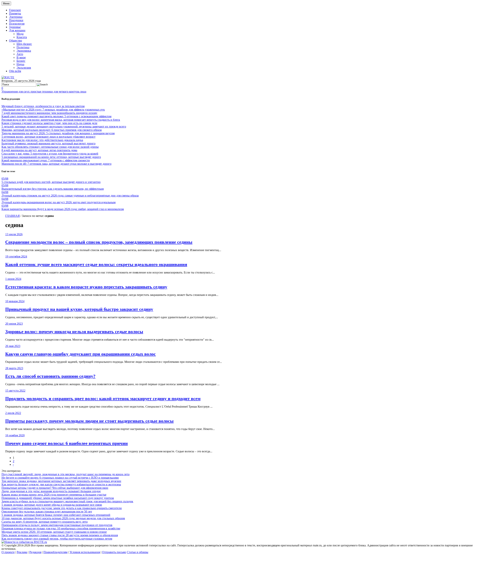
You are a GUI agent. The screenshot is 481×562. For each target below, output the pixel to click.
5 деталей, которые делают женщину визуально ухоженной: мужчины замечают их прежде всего (64, 126)
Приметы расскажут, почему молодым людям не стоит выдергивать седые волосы (89, 420)
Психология (16, 23)
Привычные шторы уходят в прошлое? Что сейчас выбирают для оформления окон (55, 487)
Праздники (16, 20)
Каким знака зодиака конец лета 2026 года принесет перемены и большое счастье (54, 494)
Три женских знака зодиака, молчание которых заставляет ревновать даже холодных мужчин (61, 481)
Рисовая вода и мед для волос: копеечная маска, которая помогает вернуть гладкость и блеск (61, 119)
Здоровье (15, 27)
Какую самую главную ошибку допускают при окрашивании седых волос (80, 354)
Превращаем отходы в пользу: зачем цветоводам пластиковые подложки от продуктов (57, 525)
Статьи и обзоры (137, 552)
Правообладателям (55, 552)
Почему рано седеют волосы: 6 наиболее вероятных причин (66, 443)
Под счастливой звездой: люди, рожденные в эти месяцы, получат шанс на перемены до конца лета (65, 474)
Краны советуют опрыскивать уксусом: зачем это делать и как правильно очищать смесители (62, 508)
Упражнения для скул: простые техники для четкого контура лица (44, 91)
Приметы (15, 13)
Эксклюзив (24, 67)
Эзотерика (15, 16)
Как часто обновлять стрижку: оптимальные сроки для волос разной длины (50, 146)
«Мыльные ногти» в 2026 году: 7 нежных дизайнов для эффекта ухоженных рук (53, 109)
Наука (20, 64)
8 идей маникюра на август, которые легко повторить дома (39, 150)
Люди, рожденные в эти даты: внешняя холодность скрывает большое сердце (51, 491)
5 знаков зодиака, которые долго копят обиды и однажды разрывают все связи (52, 504)
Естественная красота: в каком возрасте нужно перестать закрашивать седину (86, 286)
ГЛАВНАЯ (12, 215)
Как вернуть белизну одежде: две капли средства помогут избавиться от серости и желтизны (61, 484)
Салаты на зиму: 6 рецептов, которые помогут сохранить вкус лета (45, 521)
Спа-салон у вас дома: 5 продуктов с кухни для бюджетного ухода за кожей (50, 153)
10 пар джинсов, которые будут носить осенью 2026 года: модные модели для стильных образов (63, 518)
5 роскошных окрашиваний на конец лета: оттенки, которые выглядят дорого (51, 157)
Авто (20, 54)
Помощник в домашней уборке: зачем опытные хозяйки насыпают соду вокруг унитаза (58, 498)
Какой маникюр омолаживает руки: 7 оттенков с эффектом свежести (46, 160)
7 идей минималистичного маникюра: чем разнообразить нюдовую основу (49, 113)
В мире (21, 57)
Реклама (22, 552)
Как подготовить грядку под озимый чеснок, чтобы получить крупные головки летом (57, 538)
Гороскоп (15, 10)
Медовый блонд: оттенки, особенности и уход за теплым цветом (43, 106)
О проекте (8, 552)
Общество (15, 40)
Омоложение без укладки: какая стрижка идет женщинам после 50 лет (47, 511)
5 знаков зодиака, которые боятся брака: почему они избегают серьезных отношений (56, 514)
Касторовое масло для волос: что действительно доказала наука (42, 140)
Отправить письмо (114, 552)
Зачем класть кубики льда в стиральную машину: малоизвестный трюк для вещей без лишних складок (67, 501)
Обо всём (15, 71)
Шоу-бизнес (24, 44)
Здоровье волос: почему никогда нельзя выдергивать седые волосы (74, 331)
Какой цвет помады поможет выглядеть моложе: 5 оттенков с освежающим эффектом (56, 116)
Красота (22, 37)
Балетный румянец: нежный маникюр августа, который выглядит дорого (48, 143)
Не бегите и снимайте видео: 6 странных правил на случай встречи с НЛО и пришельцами (60, 477)
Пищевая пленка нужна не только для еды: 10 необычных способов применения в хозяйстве (61, 528)
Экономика (24, 50)
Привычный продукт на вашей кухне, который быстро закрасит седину (79, 309)
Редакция (35, 552)
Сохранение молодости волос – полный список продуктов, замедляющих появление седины (98, 242)
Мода (20, 33)
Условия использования (85, 552)
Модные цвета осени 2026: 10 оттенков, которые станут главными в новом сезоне (54, 531)
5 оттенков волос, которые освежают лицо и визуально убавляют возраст (48, 136)
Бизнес (21, 60)
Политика (23, 47)
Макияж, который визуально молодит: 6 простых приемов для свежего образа (52, 129)
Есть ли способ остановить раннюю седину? (50, 376)
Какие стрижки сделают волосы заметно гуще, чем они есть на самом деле (49, 123)
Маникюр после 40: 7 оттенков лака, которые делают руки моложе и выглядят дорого (56, 163)
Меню (6, 3)
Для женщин (17, 30)
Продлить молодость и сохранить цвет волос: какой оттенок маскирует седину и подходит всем (102, 398)
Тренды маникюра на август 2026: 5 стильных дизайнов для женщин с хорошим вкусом (58, 133)
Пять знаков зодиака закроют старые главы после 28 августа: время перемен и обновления (60, 535)
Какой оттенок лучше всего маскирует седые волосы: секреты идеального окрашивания (96, 264)
